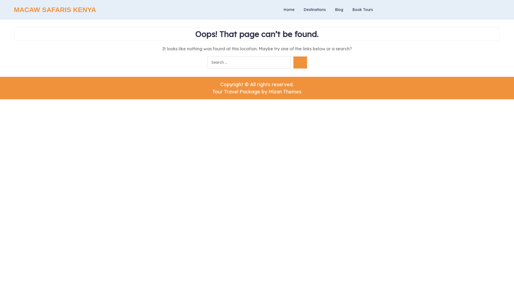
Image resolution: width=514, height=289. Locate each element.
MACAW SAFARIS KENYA (55, 9)
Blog (339, 9)
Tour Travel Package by (257, 92)
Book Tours (362, 9)
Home (289, 9)
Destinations (315, 9)
